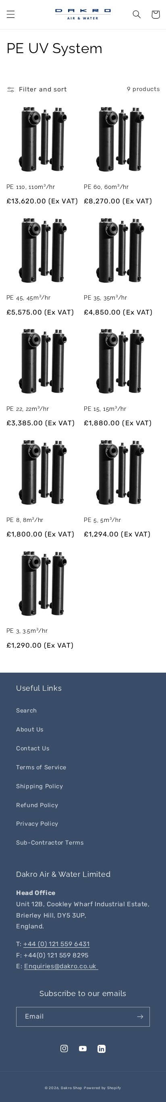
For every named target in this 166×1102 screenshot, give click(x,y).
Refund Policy (37, 805)
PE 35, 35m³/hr (105, 297)
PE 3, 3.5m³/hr (27, 631)
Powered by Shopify (102, 1088)
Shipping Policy (39, 786)
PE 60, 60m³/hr (106, 187)
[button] (10, 14)
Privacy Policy (37, 823)
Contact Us (32, 748)
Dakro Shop (71, 1088)
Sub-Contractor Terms (50, 842)
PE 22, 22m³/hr (27, 409)
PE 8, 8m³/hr (25, 520)
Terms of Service (41, 767)
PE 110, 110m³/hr (30, 187)
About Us (30, 729)
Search (26, 710)
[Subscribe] (140, 1017)
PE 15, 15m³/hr (105, 409)
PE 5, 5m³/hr (102, 520)
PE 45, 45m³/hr (28, 297)
